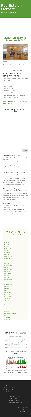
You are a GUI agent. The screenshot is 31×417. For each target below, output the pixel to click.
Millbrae (6, 275)
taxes (25, 190)
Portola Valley (8, 292)
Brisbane (6, 246)
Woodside (7, 319)
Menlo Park (7, 273)
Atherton (6, 242)
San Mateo (7, 307)
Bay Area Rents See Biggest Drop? (14, 172)
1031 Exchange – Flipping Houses (13, 189)
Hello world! (7, 203)
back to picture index (15, 70)
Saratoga (6, 311)
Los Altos (6, 267)
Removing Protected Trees (11, 156)
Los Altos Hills (8, 269)
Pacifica (6, 288)
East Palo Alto (8, 256)
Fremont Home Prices (15, 398)
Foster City (7, 258)
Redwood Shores (9, 296)
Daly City (6, 254)
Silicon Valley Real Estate (15, 396)
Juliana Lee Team (10, 157)
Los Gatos (7, 271)
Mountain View (8, 284)
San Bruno (7, 298)
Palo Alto (6, 290)
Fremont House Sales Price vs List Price (15, 372)
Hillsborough (8, 265)
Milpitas (6, 277)
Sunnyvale (7, 315)
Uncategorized (7, 207)
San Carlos (7, 300)
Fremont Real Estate (15, 332)
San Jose (6, 305)
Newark (6, 286)
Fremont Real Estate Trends (15, 402)
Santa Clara (7, 309)
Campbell (7, 250)
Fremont (6, 263)
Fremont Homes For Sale (15, 400)
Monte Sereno (8, 279)
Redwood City (8, 294)
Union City (7, 317)
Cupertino (7, 252)
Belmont (6, 244)
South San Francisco (10, 313)
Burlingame (7, 248)
